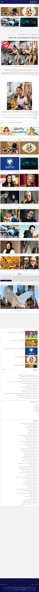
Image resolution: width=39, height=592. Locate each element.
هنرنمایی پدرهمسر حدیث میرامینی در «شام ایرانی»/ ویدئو (29, 391)
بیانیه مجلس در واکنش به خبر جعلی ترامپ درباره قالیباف (30, 453)
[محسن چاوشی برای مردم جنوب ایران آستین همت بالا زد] (29, 231)
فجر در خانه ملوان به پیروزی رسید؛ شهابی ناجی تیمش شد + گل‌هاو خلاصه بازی (28, 463)
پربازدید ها (34, 369)
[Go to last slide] (2, 295)
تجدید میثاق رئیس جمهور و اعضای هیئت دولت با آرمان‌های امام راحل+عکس (19, 310)
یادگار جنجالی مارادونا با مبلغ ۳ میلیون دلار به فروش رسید (30, 483)
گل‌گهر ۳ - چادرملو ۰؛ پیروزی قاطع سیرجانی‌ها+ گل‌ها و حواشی (30, 456)
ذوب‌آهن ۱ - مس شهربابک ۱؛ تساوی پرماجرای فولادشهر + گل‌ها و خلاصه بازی (28, 466)
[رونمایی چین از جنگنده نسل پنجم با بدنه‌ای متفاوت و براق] (10, 22)
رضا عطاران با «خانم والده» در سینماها (33, 254)
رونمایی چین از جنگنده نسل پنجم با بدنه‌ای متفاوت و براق (10, 27)
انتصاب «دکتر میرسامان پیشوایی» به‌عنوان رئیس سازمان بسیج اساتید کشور (28, 468)
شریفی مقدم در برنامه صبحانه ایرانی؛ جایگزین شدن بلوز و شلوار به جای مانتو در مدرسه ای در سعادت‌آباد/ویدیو (22, 381)
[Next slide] (37, 295)
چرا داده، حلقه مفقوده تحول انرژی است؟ (32, 487)
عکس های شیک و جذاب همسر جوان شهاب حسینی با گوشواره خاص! (10, 204)
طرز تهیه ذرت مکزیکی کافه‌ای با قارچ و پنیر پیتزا (31, 426)
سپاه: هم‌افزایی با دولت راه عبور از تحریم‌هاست (31, 474)
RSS (17, 580)
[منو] (2, 2)
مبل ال (37, 412)
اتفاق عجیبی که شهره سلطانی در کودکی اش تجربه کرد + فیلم (30, 502)
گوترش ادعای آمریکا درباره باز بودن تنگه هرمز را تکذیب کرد (30, 475)
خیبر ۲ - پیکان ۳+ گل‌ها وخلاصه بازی (33, 465)
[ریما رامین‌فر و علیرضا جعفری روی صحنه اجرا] (9, 247)
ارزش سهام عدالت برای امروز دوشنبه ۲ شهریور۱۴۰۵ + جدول (30, 478)
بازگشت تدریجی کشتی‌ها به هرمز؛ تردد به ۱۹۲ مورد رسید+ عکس (29, 436)
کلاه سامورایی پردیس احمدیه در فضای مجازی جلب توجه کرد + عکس (28, 396)
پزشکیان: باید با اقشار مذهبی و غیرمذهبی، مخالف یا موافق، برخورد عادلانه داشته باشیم (27, 493)
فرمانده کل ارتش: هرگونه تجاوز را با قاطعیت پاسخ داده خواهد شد (29, 484)
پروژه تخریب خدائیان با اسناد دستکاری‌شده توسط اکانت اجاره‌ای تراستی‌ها (28, 469)
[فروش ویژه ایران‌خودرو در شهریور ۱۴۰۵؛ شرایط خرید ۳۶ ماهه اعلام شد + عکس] (9, 163)
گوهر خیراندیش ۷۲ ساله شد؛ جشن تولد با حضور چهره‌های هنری (30, 204)
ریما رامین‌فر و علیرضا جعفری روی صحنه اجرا (13, 254)
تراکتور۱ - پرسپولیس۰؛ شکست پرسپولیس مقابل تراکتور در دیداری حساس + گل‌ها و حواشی (26, 477)
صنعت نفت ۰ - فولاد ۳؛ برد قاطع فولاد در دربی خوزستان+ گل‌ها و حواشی (27, 395)
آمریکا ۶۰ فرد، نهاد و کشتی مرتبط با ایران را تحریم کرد (31, 438)
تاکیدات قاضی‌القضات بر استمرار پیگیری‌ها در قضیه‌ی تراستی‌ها (30, 471)
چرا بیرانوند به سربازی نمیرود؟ (33, 498)
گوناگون (37, 5)
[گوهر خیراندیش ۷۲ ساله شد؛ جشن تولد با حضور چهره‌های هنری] (29, 197)
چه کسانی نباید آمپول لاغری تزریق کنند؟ (32, 429)
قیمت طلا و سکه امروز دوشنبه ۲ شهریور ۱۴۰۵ (13, 270)
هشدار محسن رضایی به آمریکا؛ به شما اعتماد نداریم (31, 445)
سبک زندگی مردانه (35, 407)
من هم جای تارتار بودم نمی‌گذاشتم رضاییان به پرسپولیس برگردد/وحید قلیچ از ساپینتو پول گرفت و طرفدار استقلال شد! (21, 393)
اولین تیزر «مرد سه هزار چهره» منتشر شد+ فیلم (31, 398)
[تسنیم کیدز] (19, 131)
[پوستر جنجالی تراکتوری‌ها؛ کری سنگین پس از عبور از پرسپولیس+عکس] (31, 335)
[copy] (36, 123)
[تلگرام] (3, 122)
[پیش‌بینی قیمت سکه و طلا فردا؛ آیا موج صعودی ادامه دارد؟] (31, 343)
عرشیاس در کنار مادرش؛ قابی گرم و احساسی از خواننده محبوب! (30, 223)
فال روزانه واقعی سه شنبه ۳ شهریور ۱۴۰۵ (29, 27)
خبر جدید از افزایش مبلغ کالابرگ (33, 495)
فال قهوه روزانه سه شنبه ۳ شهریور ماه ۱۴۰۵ (10, 16)
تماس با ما (20, 580)
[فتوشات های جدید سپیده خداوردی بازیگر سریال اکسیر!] (9, 180)
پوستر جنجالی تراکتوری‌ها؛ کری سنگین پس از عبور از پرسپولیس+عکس (16, 332)
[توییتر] (1, 122)
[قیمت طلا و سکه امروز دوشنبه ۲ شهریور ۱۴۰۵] (9, 262)
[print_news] (6, 122)
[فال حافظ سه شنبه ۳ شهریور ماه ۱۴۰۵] (29, 11)
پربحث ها (3, 369)
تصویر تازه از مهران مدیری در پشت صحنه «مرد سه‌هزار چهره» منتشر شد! (29, 271)
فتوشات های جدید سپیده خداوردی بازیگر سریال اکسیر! (12, 187)
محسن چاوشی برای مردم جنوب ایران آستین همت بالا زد (31, 238)
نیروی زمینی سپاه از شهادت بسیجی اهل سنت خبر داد (31, 486)
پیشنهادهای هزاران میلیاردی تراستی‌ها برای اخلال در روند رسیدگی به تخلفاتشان (28, 435)
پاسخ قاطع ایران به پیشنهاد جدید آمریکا (31, 385)
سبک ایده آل (36, 406)
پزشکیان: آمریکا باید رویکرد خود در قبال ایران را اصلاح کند (30, 442)
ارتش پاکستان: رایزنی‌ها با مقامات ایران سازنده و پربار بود (30, 424)
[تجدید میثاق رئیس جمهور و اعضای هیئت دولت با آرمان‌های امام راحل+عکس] (19, 297)
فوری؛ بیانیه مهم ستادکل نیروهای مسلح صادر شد (31, 439)
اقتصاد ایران (36, 404)
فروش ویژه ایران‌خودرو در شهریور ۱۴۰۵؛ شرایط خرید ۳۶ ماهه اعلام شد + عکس (10, 172)
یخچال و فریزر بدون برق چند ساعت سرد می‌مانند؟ (31, 427)
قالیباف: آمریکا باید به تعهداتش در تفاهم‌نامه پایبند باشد (30, 459)
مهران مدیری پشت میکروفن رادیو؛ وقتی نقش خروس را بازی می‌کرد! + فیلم (28, 441)
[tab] (21, 311)
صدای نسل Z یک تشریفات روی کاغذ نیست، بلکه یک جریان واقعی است (28, 448)
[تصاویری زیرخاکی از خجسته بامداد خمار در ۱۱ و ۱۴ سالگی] (9, 215)
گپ (37, 584)
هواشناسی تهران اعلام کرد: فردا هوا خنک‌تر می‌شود (31, 480)
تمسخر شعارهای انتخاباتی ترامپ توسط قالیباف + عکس (30, 481)
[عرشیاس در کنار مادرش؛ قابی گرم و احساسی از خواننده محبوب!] (29, 215)
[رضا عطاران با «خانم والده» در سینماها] (29, 247)
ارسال (6, 280)
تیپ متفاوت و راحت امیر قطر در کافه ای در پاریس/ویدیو (29, 380)
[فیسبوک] (4, 122)
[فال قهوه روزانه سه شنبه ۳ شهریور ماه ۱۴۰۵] (10, 11)
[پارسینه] (33, 2)
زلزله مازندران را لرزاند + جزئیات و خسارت (32, 492)
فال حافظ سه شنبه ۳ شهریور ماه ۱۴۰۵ (29, 16)
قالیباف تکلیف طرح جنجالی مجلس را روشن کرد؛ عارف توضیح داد (29, 460)
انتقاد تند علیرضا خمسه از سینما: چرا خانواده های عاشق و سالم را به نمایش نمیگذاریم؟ (29, 188)
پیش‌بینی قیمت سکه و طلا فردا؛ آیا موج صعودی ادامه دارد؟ (17, 340)
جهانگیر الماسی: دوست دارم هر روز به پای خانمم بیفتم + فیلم (29, 386)
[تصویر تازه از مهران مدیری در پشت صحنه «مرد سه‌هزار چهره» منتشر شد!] (29, 262)
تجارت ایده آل (36, 409)
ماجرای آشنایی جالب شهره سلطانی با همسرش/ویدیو (31, 496)
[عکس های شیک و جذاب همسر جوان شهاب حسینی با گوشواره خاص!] (9, 197)
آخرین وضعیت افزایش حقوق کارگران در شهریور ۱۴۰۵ (31, 454)
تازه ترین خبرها (36, 410)
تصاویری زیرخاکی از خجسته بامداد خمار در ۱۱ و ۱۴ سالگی (12, 223)
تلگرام (34, 584)
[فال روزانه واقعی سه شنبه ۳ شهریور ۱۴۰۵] (29, 22)
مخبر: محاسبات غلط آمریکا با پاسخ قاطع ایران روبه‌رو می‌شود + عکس (29, 457)
